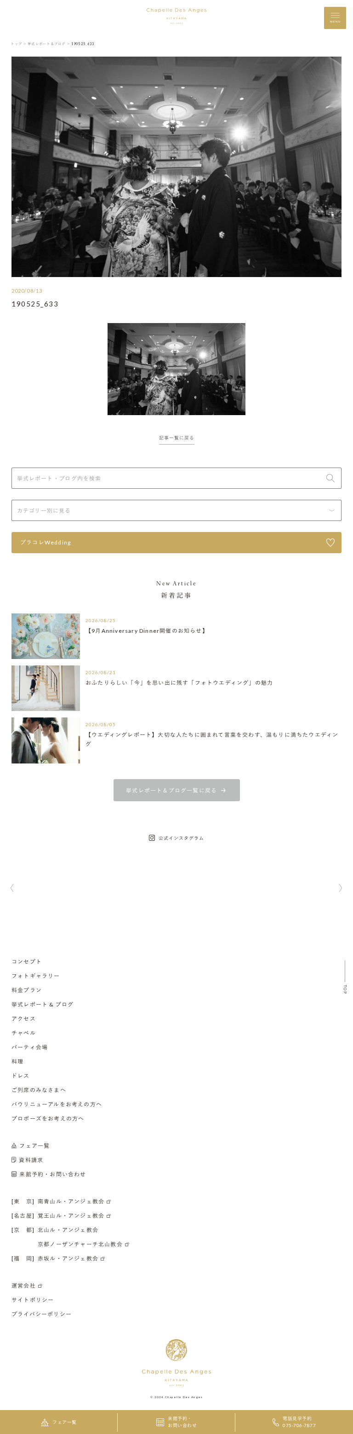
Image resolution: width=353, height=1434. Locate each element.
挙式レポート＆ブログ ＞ (49, 44)
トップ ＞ (19, 44)
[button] (12, 888)
